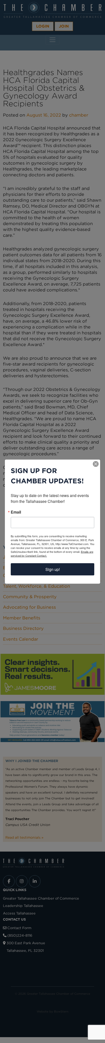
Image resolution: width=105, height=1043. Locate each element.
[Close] (96, 464)
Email (16, 512)
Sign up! (52, 569)
